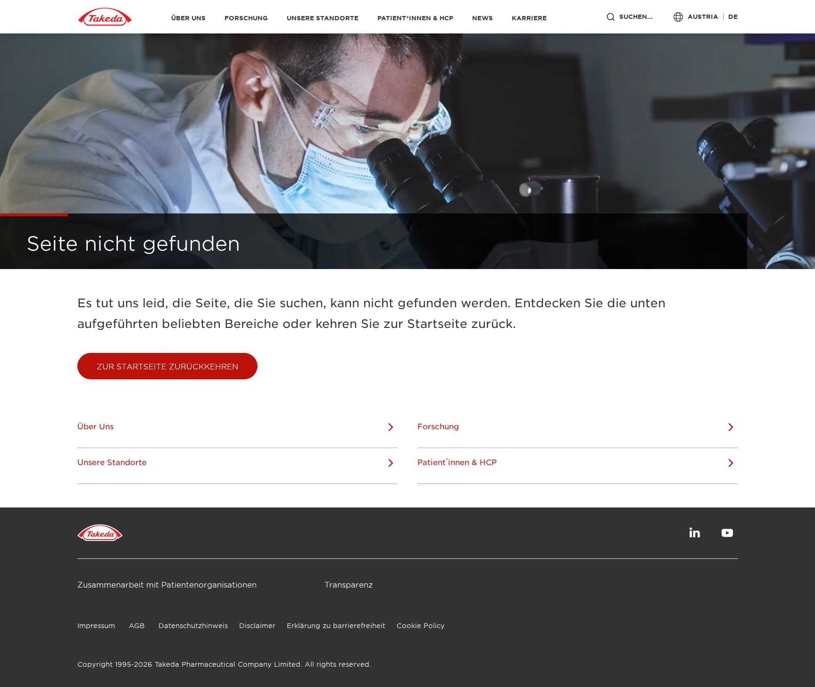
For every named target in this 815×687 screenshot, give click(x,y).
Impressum (96, 626)
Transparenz (348, 584)
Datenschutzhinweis (193, 626)
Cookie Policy (421, 626)
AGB (137, 626)
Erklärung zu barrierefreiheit (336, 626)
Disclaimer (257, 626)
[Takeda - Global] (104, 17)
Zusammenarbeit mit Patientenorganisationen (167, 584)
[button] (167, 366)
